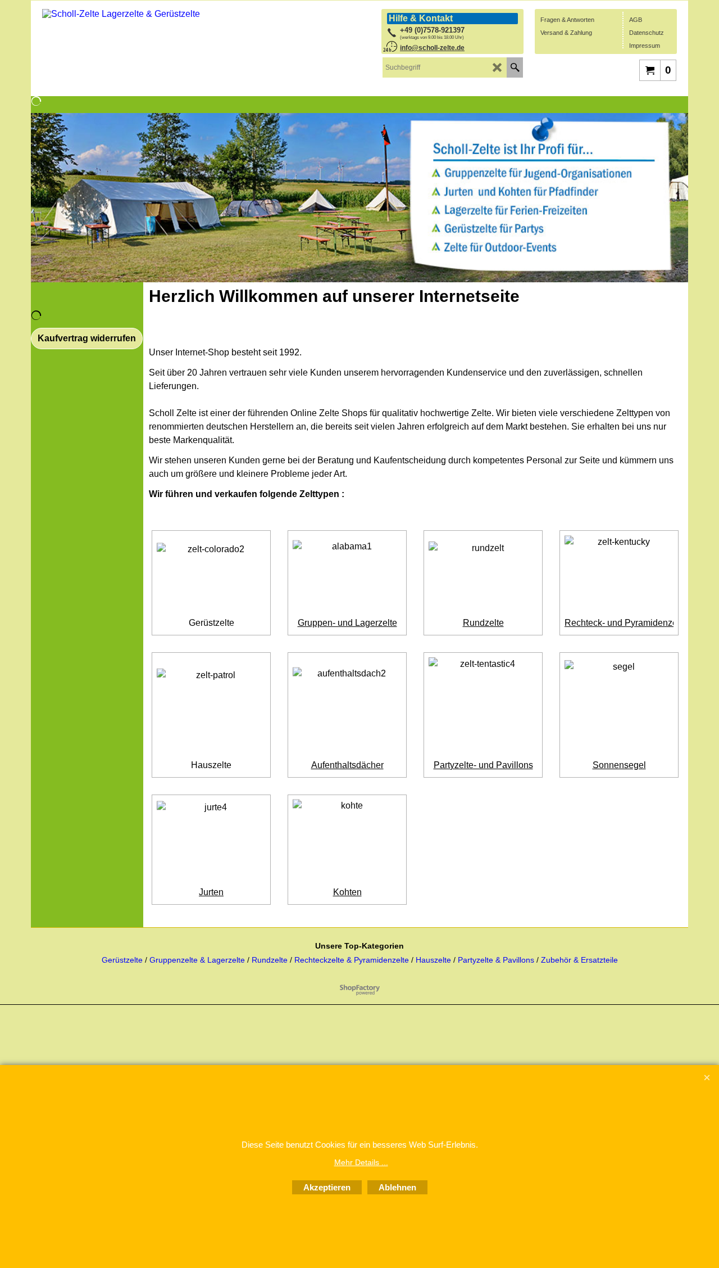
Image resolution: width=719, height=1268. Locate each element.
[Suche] (515, 67)
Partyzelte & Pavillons (497, 960)
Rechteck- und (595, 623)
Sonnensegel (619, 765)
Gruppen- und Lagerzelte (347, 623)
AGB (635, 19)
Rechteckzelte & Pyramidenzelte (352, 960)
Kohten (347, 892)
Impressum (644, 45)
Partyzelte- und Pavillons (483, 765)
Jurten (211, 892)
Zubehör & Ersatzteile (579, 960)
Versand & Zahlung (566, 32)
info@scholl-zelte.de (432, 48)
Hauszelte (211, 765)
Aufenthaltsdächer (347, 765)
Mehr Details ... (361, 1162)
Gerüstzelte (211, 623)
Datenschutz (646, 32)
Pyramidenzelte (656, 623)
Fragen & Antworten (567, 19)
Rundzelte (483, 623)
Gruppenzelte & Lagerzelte (198, 960)
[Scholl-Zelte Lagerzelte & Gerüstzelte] (126, 44)
